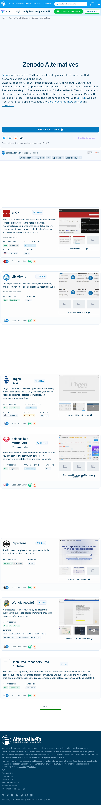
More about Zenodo (49, 129)
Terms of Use (7, 773)
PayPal (32, 766)
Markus (28, 751)
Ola (19, 751)
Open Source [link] (58, 158)
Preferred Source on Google (13, 789)
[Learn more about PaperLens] (6, 544)
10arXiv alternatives (10, 237)
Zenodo (6, 75)
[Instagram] (26, 795)
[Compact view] (91, 153)
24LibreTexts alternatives (12, 292)
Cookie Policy (7, 779)
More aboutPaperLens (77, 579)
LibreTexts (8, 105)
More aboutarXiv (77, 248)
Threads (31, 764)
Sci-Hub (81, 97)
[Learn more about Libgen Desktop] (6, 380)
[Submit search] (57, 4)
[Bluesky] (17, 795)
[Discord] (3, 795)
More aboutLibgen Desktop (77, 415)
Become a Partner (9, 785)
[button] (79, 221)
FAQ (3, 770)
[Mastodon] (12, 795)
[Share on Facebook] (4, 138)
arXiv (69, 101)
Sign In (92, 3)
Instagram (40, 764)
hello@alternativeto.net (56, 761)
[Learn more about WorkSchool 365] (6, 603)
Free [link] (49, 158)
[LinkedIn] (31, 795)
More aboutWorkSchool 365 (78, 639)
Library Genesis (56, 101)
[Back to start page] (4, 3)
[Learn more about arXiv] (6, 213)
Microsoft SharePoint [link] (36, 158)
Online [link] (22, 158)
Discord (75, 761)
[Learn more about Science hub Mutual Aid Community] (6, 439)
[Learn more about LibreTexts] (6, 277)
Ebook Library (30, 245)
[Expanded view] (88, 153)
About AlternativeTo (10, 782)
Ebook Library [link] (71, 158)
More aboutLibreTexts (77, 312)
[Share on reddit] (15, 138)
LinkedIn (51, 764)
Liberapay (23, 766)
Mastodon (16, 764)
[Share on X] (9, 138)
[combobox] (70, 4)
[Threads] (22, 795)
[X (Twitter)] (7, 795)
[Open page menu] (99, 4)
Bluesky (24, 764)
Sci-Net (78, 101)
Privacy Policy (7, 776)
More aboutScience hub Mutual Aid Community (78, 476)
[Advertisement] (50, 38)
